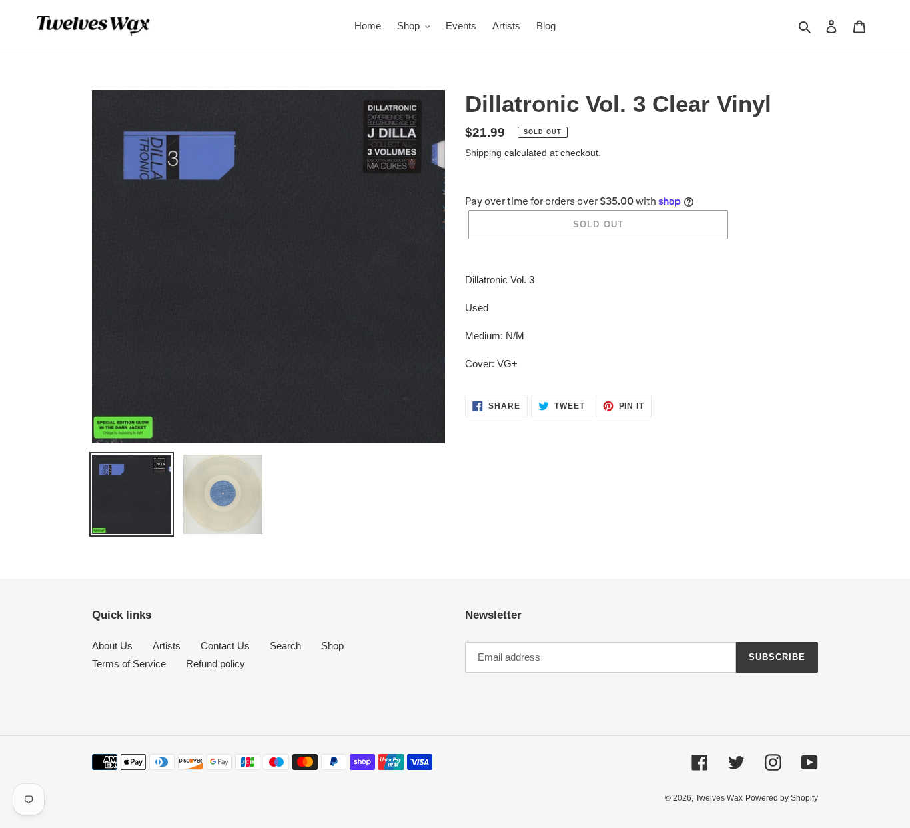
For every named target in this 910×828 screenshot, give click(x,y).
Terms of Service (129, 663)
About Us (112, 645)
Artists (167, 645)
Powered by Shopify (781, 798)
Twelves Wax (719, 798)
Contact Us (225, 645)
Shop (332, 645)
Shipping (483, 152)
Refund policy (215, 663)
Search (285, 645)
